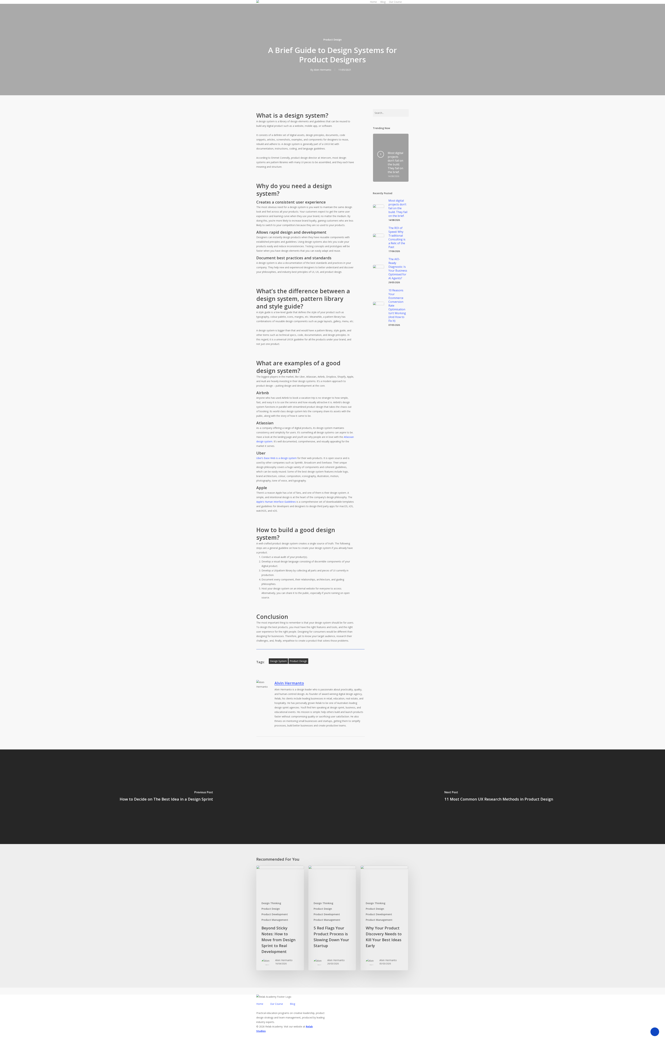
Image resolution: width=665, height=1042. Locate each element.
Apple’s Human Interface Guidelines (276, 501)
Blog (292, 1003)
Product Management (274, 919)
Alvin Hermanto (322, 69)
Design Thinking (271, 903)
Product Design (332, 39)
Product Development (274, 914)
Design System (278, 661)
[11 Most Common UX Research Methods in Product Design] (498, 796)
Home (259, 1003)
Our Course (276, 1003)
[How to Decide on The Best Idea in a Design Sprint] (166, 796)
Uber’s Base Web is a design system (276, 458)
